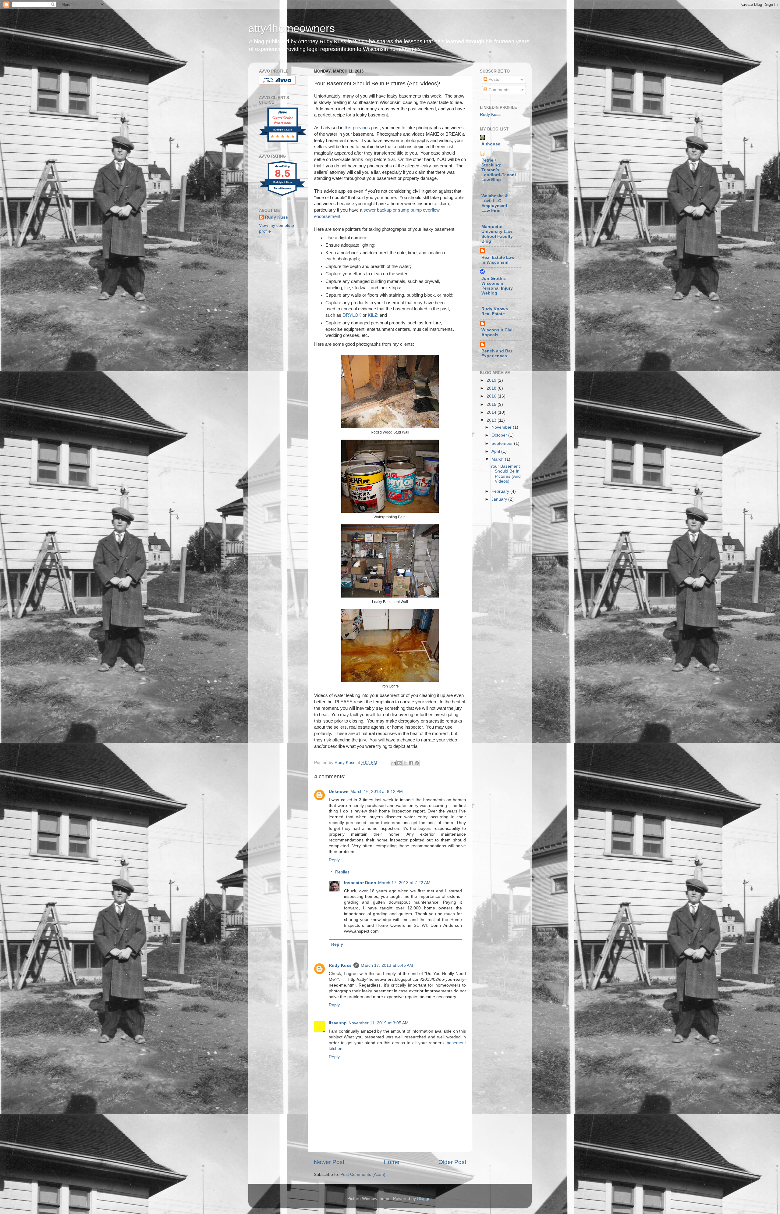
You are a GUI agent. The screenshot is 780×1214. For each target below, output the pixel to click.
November (502, 427)
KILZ (372, 315)
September (502, 443)
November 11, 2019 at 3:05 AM (379, 1023)
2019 (492, 380)
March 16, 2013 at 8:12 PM (376, 791)
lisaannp (338, 1023)
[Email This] (394, 763)
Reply (334, 860)
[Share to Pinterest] (417, 763)
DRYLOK (351, 315)
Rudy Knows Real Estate (494, 311)
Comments (498, 89)
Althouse (490, 144)
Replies (342, 872)
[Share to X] (405, 763)
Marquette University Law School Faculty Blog (497, 234)
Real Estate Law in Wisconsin (498, 260)
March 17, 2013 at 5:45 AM (387, 965)
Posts (493, 79)
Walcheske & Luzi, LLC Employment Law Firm (494, 203)
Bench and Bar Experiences (496, 353)
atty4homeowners (291, 28)
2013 (492, 420)
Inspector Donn (360, 882)
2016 (492, 396)
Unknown (339, 791)
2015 (492, 404)
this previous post (362, 127)
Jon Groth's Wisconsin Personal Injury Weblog (497, 285)
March (498, 459)
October (499, 435)
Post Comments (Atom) (362, 1174)
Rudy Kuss (340, 965)
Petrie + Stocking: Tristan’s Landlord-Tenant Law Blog (498, 170)
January (499, 499)
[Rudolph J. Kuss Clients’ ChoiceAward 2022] (282, 141)
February (500, 491)
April (496, 451)
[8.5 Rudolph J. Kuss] (282, 196)
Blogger (424, 1198)
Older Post (452, 1162)
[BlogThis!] (399, 763)
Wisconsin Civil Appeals (497, 332)
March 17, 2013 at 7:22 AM (404, 882)
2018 (492, 388)
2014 (492, 412)
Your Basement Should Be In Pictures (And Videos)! (505, 474)
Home (391, 1162)
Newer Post (329, 1162)
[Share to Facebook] (411, 763)
